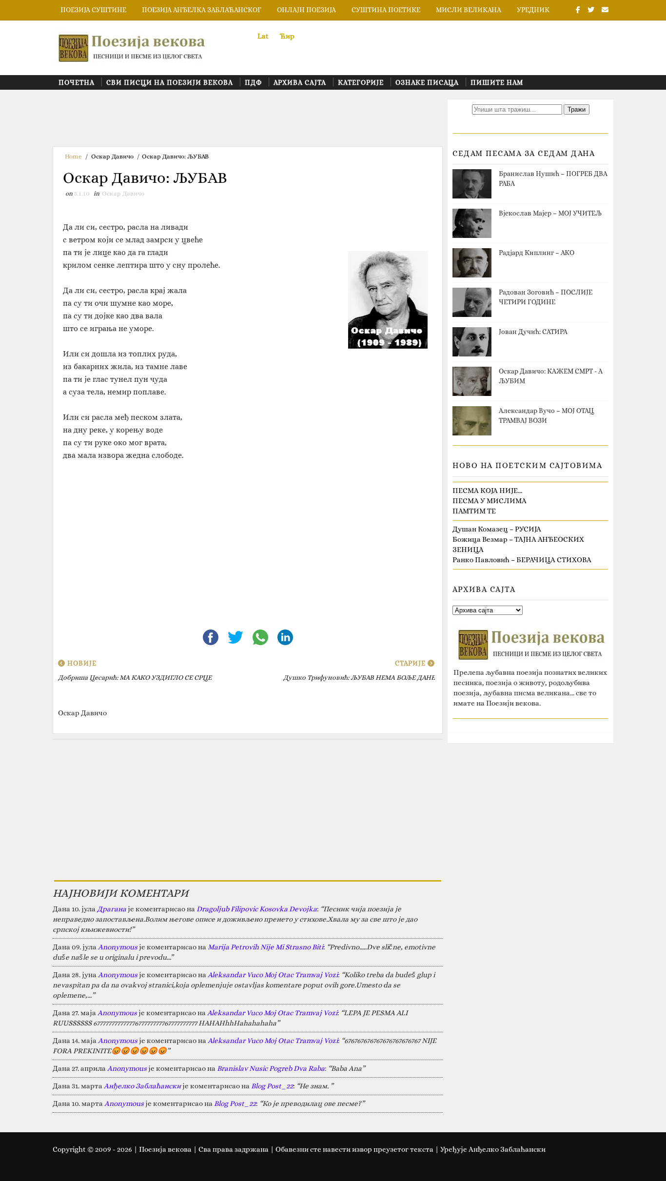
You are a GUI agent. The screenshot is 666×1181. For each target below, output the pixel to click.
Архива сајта (300, 82)
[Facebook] (211, 636)
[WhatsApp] (261, 636)
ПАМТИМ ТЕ (474, 511)
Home (73, 156)
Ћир (287, 36)
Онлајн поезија (306, 10)
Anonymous (117, 947)
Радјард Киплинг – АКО (536, 252)
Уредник (533, 10)
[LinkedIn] (285, 636)
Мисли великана (468, 10)
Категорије (361, 82)
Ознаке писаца (427, 82)
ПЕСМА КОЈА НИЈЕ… (487, 490)
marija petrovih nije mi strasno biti (265, 947)
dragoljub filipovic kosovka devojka (256, 909)
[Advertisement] (230, 121)
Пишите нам (496, 82)
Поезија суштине (93, 10)
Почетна (77, 82)
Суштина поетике (386, 10)
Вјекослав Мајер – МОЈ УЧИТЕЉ (550, 213)
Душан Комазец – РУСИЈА (496, 529)
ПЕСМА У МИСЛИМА (489, 500)
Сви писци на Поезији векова (169, 82)
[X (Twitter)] (236, 636)
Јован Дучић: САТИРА (533, 331)
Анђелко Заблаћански (142, 1086)
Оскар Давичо (112, 156)
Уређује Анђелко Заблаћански (493, 1149)
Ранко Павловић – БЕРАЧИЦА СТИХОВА (521, 559)
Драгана (111, 909)
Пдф (253, 82)
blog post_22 (272, 1086)
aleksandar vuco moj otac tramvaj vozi (273, 974)
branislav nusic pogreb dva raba (271, 1068)
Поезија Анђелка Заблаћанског (201, 10)
